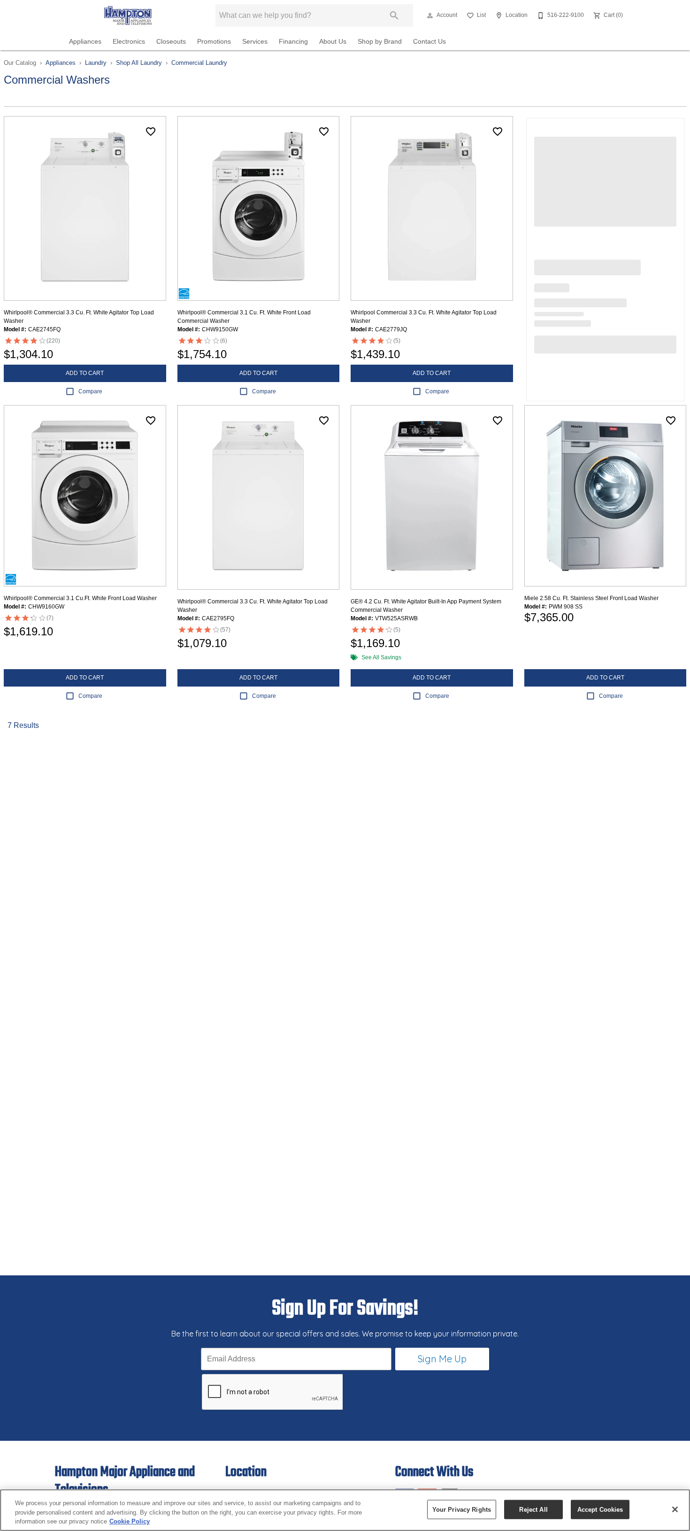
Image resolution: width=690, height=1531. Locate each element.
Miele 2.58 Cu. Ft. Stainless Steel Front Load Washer (591, 598)
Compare (90, 391)
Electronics (129, 41)
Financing (293, 41)
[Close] (675, 1509)
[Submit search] (394, 15)
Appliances (85, 41)
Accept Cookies (600, 1509)
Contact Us (429, 41)
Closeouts (171, 41)
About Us (332, 41)
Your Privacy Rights (461, 1509)
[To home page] (128, 15)
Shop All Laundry (139, 62)
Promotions (214, 41)
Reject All (533, 1509)
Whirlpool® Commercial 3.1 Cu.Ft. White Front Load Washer (80, 598)
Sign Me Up (442, 1359)
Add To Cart (85, 373)
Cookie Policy (129, 1521)
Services (255, 41)
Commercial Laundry (199, 62)
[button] (430, 15)
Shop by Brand (380, 41)
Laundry (96, 62)
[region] (345, 1510)
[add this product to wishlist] (150, 131)
